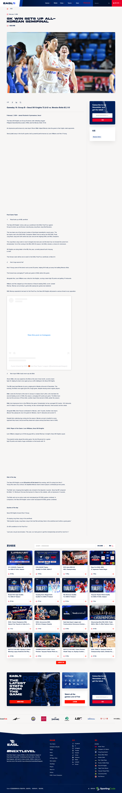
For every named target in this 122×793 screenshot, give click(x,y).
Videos (51, 755)
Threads (77, 750)
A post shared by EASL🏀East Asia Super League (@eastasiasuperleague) (39, 366)
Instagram (77, 748)
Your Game (52, 744)
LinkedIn (77, 762)
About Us (52, 769)
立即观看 (75, 701)
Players (51, 766)
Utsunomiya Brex (102, 773)
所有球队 (97, 744)
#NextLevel (86, 3)
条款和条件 (34, 788)
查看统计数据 (20, 701)
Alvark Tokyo (101, 746)
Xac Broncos (101, 776)
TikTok (76, 755)
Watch (51, 749)
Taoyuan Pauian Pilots (103, 771)
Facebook (77, 743)
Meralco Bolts (97, 137)
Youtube (77, 752)
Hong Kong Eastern (103, 752)
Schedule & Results (55, 746)
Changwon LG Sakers (103, 749)
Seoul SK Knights (102, 765)
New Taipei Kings (102, 760)
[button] (48, 3)
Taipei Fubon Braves (103, 768)
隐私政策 (41, 788)
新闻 (11, 8)
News (55, 3)
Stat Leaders (53, 761)
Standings (52, 763)
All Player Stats (53, 758)
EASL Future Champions (56, 775)
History (51, 772)
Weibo (76, 759)
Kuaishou (77, 757)
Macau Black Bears (103, 754)
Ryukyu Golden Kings (103, 762)
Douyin (76, 764)
